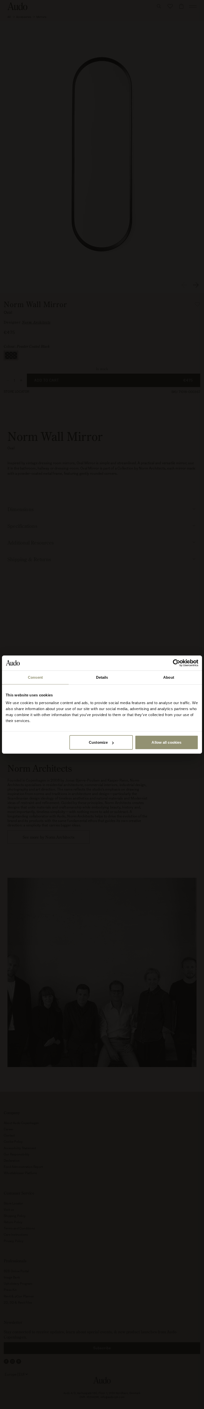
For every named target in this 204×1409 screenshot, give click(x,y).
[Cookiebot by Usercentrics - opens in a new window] (176, 663)
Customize (98, 742)
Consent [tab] (35, 677)
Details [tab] (102, 677)
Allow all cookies (166, 742)
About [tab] (168, 677)
